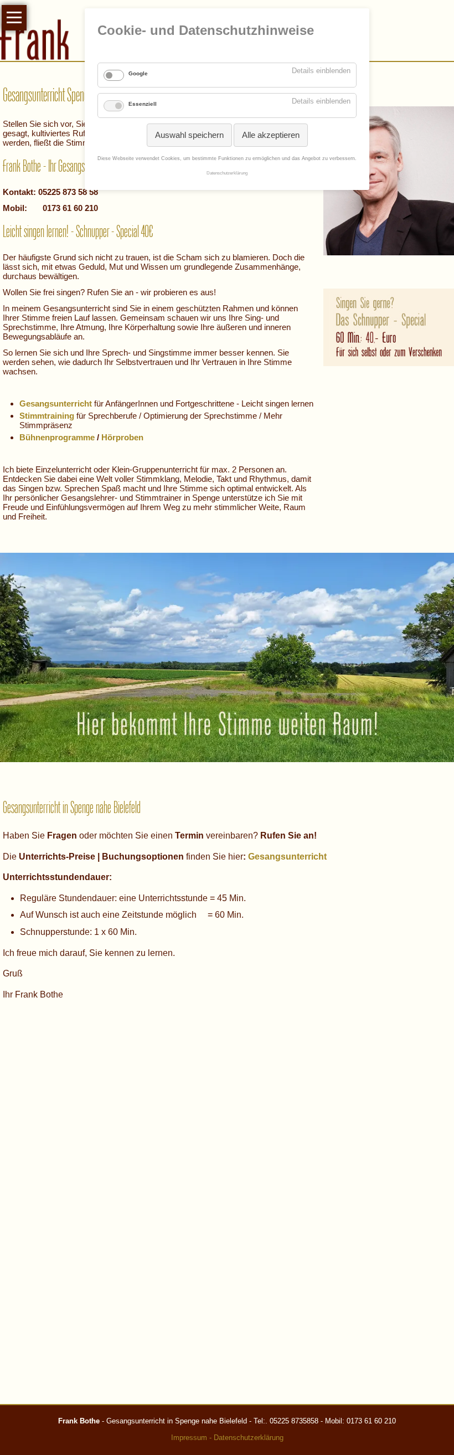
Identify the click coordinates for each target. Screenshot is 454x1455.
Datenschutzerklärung (248, 1437)
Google (138, 73)
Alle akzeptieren (271, 135)
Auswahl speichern (189, 135)
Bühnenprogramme (57, 437)
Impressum (189, 1437)
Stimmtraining (46, 415)
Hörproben (122, 437)
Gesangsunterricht (287, 856)
